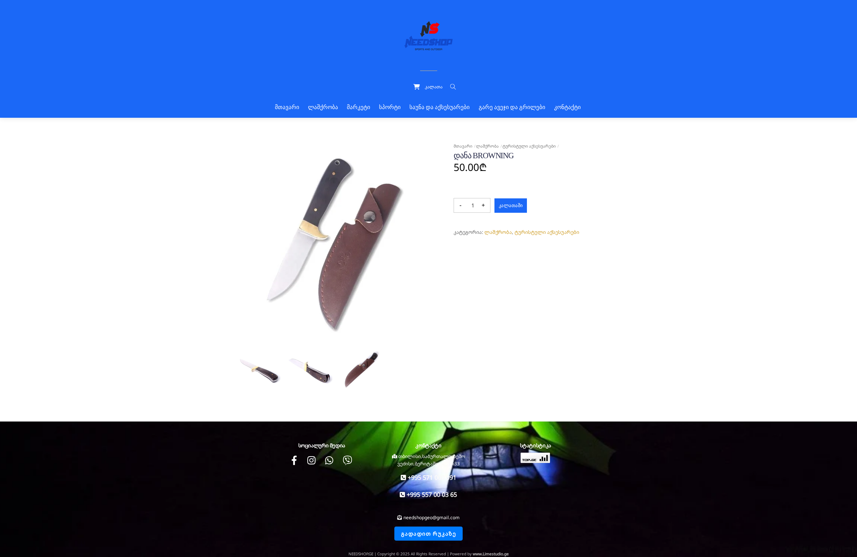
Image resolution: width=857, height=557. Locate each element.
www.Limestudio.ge (491, 553)
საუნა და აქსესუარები (439, 107)
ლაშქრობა (323, 107)
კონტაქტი (567, 107)
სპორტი (390, 107)
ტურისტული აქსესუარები (529, 146)
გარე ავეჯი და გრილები (512, 107)
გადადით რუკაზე (428, 533)
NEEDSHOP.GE (360, 553)
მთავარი (287, 107)
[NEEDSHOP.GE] (428, 34)
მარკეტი (358, 107)
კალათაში (511, 205)
